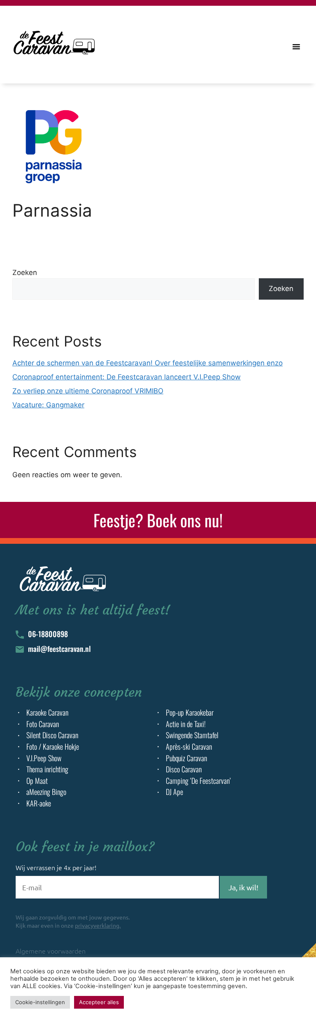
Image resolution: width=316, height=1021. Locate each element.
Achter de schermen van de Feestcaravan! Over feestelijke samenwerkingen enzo (147, 363)
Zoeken (24, 272)
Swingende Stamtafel (192, 735)
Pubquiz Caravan (186, 758)
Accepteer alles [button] (99, 1002)
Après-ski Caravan (189, 746)
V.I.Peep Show (43, 758)
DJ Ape (174, 792)
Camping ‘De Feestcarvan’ (198, 780)
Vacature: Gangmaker (48, 405)
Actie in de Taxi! (186, 724)
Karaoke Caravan (47, 712)
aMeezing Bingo (46, 792)
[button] (296, 46)
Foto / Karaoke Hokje (52, 746)
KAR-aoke (38, 803)
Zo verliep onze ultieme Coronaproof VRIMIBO (87, 391)
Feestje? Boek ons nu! (158, 520)
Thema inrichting (47, 769)
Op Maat (37, 780)
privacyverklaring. (98, 925)
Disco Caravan (184, 769)
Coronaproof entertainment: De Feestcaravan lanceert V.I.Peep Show (126, 377)
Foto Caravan (42, 724)
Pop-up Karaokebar (190, 712)
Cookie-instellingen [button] (40, 1002)
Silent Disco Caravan (52, 735)
